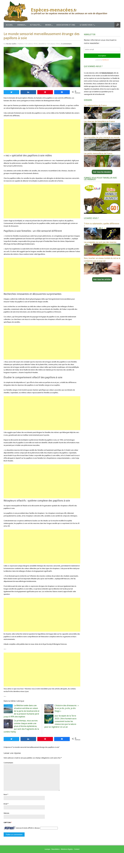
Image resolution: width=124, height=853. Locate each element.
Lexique (47, 849)
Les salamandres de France (95, 105)
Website (6, 813)
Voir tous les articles (102, 279)
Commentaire (8, 763)
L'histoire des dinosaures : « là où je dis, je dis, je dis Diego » (67, 708)
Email (5, 804)
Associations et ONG (65, 25)
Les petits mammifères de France (98, 153)
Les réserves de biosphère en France (99, 121)
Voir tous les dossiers (102, 172)
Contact (76, 849)
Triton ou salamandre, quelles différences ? (101, 224)
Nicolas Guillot (11, 44)
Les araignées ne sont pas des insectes (100, 242)
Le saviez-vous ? (87, 25)
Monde (48, 25)
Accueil (9, 25)
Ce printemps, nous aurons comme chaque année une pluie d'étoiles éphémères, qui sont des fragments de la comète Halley (21, 726)
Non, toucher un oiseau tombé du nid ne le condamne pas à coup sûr (102, 259)
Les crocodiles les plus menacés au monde (102, 137)
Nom (5, 794)
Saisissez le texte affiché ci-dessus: (28, 828)
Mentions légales (67, 849)
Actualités (35, 25)
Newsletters (55, 849)
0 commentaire (66, 44)
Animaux (21, 25)
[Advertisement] (42, 136)
